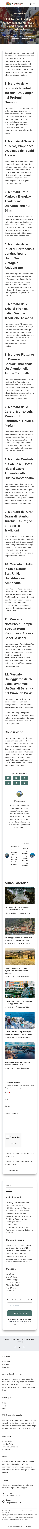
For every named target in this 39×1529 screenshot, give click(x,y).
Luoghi (4, 1408)
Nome (7, 1093)
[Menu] (34, 4)
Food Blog (6, 1367)
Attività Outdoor (11, 1274)
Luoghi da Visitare (19, 14)
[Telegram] (8, 783)
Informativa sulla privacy (16, 1321)
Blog (13, 1339)
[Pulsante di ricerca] (9, 1189)
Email (7, 1099)
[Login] (31, 4)
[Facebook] (8, 778)
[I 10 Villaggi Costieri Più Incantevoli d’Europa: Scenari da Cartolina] (20, 926)
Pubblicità (6, 1449)
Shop (4, 1405)
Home (7, 1339)
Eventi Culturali (11, 1277)
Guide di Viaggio (12, 1280)
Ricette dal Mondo (13, 1285)
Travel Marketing (12, 1288)
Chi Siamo (6, 1362)
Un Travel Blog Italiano (25, 1339)
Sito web (7, 1106)
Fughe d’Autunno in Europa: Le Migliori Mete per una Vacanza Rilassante (17, 970)
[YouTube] (23, 1347)
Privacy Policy (7, 1441)
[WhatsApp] (16, 783)
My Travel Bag (26, 1526)
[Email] (24, 783)
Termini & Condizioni (10, 1447)
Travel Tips (10, 1291)
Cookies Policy (8, 1444)
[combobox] (19, 1185)
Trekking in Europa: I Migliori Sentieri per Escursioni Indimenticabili (16, 1222)
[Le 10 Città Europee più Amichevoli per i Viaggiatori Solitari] (20, 989)
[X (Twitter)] (16, 778)
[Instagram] (19, 1347)
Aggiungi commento (12, 1113)
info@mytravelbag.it (13, 1503)
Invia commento (12, 1170)
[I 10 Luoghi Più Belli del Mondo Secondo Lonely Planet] (20, 895)
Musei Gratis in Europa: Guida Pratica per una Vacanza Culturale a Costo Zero (19, 1230)
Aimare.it (5, 1379)
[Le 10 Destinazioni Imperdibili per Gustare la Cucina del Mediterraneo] (20, 1020)
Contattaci (19, 1342)
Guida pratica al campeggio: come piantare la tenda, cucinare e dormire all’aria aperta (19, 1259)
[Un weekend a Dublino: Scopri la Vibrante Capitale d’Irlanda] (20, 1050)
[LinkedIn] (24, 778)
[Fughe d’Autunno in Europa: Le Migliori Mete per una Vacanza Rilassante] (20, 956)
